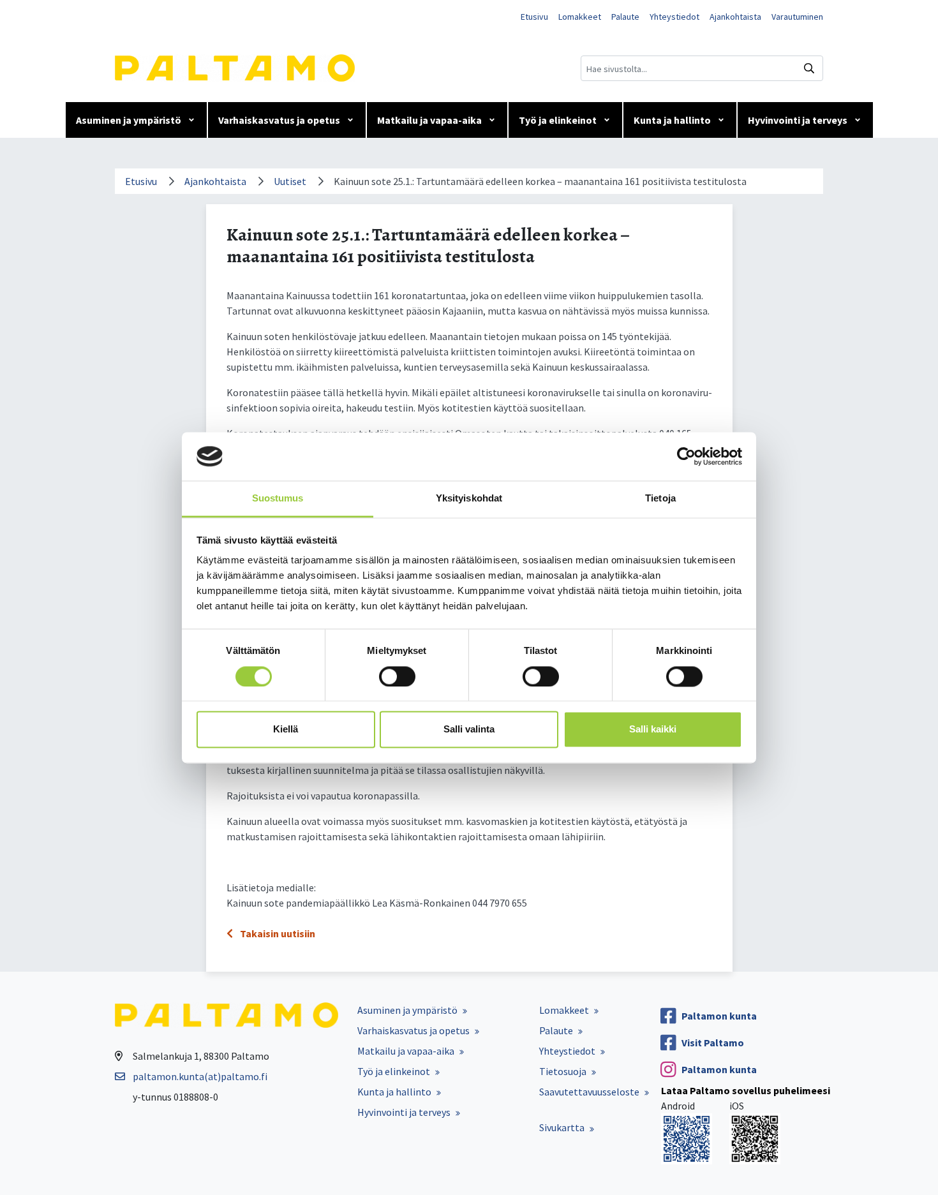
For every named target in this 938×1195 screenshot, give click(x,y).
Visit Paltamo (712, 1042)
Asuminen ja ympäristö (128, 120)
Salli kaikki (652, 729)
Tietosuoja (562, 1071)
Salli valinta (469, 729)
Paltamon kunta (719, 1015)
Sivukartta (561, 1127)
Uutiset (290, 181)
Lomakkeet (579, 16)
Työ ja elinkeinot (558, 120)
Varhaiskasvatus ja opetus (279, 120)
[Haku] (809, 68)
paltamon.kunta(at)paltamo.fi (200, 1076)
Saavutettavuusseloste (589, 1091)
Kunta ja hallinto (672, 120)
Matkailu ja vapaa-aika (429, 120)
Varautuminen (797, 16)
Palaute (625, 16)
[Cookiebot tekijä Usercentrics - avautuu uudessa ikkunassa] (686, 456)
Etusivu (534, 16)
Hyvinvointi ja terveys (797, 120)
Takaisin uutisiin (276, 933)
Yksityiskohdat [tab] (469, 498)
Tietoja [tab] (660, 498)
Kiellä (285, 729)
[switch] (397, 676)
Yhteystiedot (674, 16)
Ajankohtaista (735, 16)
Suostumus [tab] (278, 498)
